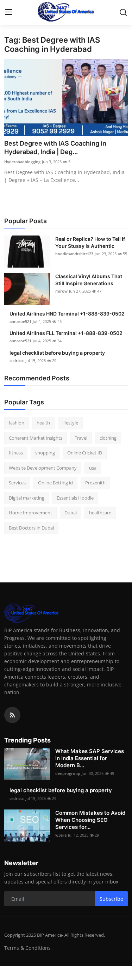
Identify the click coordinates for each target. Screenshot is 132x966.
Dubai (70, 512)
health (43, 423)
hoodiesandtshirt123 (74, 253)
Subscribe (111, 898)
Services (17, 482)
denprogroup (67, 773)
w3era (61, 835)
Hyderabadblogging (22, 161)
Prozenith (95, 482)
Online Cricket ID (84, 453)
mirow (61, 291)
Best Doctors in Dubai (31, 528)
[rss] (12, 715)
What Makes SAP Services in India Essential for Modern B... (89, 758)
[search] (123, 12)
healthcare (100, 512)
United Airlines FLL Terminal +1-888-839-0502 (66, 333)
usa (92, 468)
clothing (108, 438)
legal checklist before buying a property (57, 353)
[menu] (9, 12)
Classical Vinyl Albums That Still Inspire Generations (88, 279)
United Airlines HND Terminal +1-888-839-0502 (67, 314)
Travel (81, 438)
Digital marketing (26, 498)
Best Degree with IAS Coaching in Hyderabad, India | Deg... (55, 147)
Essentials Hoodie (75, 498)
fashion (16, 423)
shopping (45, 453)
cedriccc (17, 360)
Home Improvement (30, 512)
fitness (16, 453)
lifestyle (70, 423)
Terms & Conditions (27, 947)
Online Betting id (55, 482)
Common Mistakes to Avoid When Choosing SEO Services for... (90, 819)
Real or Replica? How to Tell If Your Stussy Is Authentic (90, 242)
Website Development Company (43, 468)
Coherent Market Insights (35, 438)
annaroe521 (20, 321)
